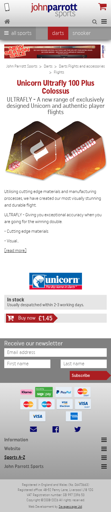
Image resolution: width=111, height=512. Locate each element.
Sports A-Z (14, 457)
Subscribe (81, 375)
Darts (58, 33)
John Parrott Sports (21, 66)
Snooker (82, 33)
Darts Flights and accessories (82, 66)
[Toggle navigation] (104, 21)
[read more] (15, 250)
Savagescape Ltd (70, 506)
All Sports (21, 33)
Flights (59, 72)
